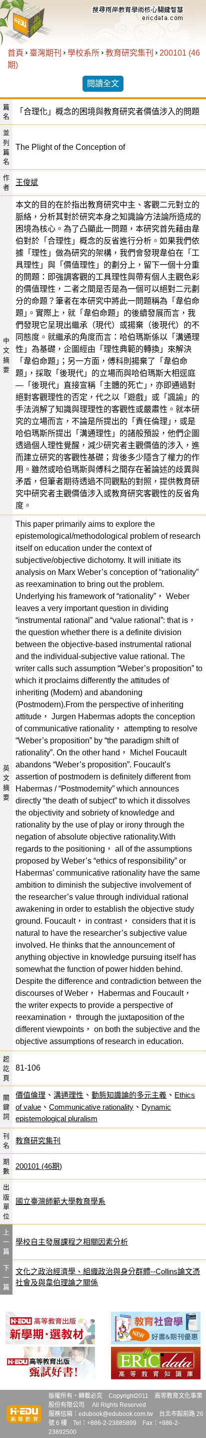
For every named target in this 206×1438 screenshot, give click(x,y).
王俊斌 (27, 182)
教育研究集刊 (130, 53)
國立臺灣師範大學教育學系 (61, 1201)
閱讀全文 (103, 83)
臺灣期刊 (46, 53)
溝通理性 (69, 1095)
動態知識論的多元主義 (129, 1095)
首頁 (16, 53)
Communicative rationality (91, 1107)
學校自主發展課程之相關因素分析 (72, 1242)
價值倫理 (31, 1095)
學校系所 (84, 53)
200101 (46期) (39, 1166)
